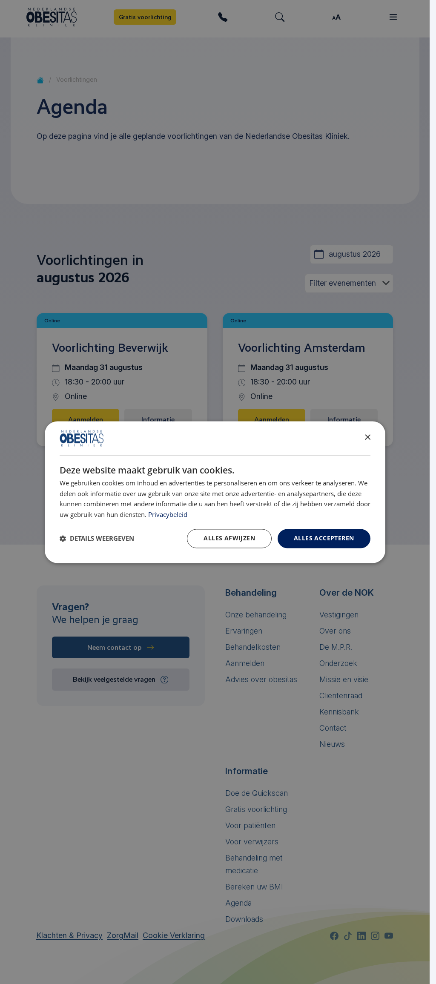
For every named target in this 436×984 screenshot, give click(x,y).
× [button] (367, 437)
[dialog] (215, 492)
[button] (97, 538)
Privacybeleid (167, 515)
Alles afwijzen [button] (229, 538)
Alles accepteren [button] (324, 538)
